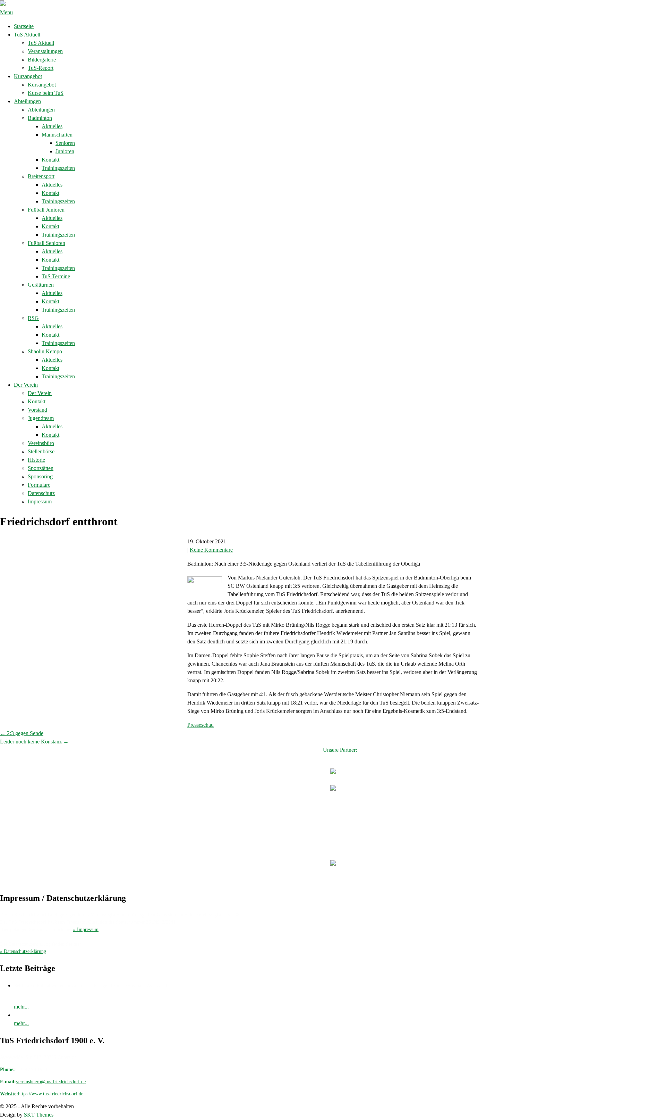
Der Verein (26, 385)
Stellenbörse (41, 451)
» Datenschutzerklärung (23, 951)
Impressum (40, 501)
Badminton (40, 118)
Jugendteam (41, 418)
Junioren (65, 151)
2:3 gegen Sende (21, 733)
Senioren (65, 143)
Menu (6, 12)
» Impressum (86, 929)
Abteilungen (27, 101)
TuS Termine (56, 276)
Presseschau (200, 725)
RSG (33, 318)
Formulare (39, 485)
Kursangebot (28, 76)
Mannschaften (57, 135)
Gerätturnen (41, 285)
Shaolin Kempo (45, 351)
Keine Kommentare (211, 550)
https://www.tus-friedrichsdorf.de (50, 1093)
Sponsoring (40, 476)
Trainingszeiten (58, 168)
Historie (36, 460)
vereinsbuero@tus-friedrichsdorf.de (51, 1081)
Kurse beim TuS (45, 93)
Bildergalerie (42, 60)
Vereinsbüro (41, 443)
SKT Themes (38, 1115)
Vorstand (37, 410)
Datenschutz (41, 493)
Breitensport (41, 176)
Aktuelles (52, 126)
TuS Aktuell (27, 35)
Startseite (24, 26)
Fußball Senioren (46, 243)
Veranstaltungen (45, 51)
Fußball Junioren (46, 210)
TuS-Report (40, 68)
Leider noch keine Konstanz (34, 741)
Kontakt (50, 160)
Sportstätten (40, 468)
